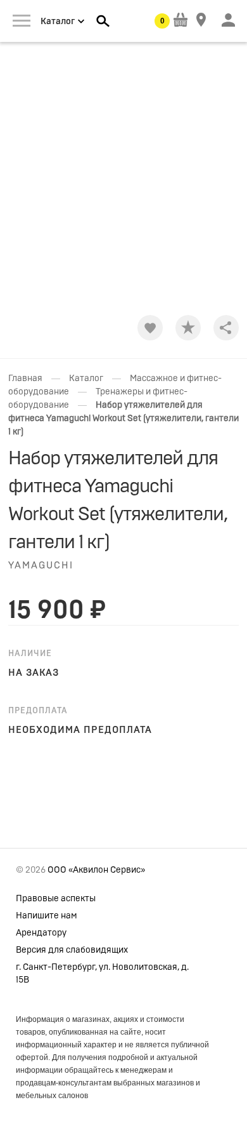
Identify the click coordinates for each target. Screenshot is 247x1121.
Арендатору (41, 933)
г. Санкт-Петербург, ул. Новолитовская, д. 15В (102, 973)
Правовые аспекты (56, 898)
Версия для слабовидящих (72, 950)
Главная (25, 378)
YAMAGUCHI (40, 565)
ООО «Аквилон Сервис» (96, 870)
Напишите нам (46, 915)
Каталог (86, 378)
